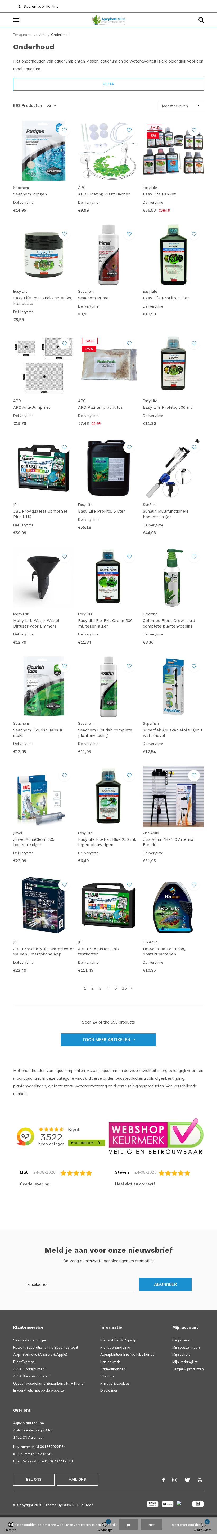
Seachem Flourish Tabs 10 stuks (38, 733)
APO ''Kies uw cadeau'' (31, 1376)
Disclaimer (108, 1390)
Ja (128, 1525)
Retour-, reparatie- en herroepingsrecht (45, 1347)
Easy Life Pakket (159, 194)
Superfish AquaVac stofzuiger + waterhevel (173, 733)
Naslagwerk (110, 1362)
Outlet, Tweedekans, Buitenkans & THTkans (48, 1383)
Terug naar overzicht (30, 35)
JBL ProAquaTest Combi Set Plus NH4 (40, 514)
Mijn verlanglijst (184, 1362)
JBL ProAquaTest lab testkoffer (98, 951)
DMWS (68, 1505)
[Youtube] (200, 1480)
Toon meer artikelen (107, 1039)
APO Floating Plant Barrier (104, 194)
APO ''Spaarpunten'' (29, 1369)
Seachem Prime (93, 298)
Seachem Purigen (30, 194)
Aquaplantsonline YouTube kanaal (127, 1354)
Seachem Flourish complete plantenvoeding (105, 733)
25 (124, 988)
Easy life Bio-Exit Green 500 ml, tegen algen (105, 623)
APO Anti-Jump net (31, 407)
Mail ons (77, 1479)
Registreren (182, 1340)
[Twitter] (187, 1480)
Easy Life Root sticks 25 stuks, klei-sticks (42, 301)
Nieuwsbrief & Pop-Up (118, 1340)
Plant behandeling (115, 1347)
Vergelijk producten (188, 1369)
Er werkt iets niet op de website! (39, 1390)
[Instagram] (174, 1480)
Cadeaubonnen (113, 1369)
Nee (151, 1525)
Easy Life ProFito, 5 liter (101, 511)
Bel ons (34, 1479)
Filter (108, 84)
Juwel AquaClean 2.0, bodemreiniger (33, 842)
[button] (17, 20)
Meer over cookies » (187, 1525)
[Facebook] (163, 1480)
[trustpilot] (156, 1135)
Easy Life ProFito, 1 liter (166, 298)
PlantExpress (24, 1362)
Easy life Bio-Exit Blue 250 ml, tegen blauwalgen (107, 842)
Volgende (131, 988)
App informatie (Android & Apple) (40, 1354)
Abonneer (165, 1284)
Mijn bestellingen (186, 1347)
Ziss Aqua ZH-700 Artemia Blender (168, 842)
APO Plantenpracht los (100, 407)
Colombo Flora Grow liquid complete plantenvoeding (169, 623)
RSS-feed (85, 1505)
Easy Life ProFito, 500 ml (167, 407)
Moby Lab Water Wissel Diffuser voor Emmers (36, 623)
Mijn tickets (181, 1354)
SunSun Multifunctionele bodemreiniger (166, 514)
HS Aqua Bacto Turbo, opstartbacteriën (164, 951)
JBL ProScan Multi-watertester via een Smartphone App (43, 951)
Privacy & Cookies (115, 1383)
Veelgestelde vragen (30, 1340)
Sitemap (107, 1376)
